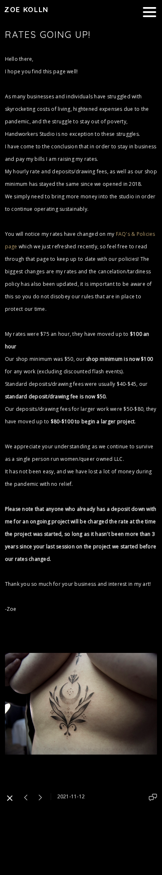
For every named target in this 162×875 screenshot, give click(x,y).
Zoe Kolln (26, 9)
